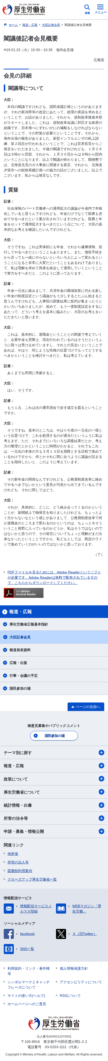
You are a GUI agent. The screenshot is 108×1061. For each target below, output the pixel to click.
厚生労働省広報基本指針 (29, 624)
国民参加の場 (20, 688)
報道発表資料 (20, 650)
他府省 (13, 854)
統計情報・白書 (18, 805)
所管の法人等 (18, 862)
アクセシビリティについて (81, 982)
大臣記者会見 (20, 637)
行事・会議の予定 (24, 676)
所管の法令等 (16, 818)
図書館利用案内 (20, 871)
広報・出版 (18, 663)
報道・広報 (14, 766)
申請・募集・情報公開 (24, 831)
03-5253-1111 (56, 1047)
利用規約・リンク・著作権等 (29, 971)
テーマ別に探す (18, 753)
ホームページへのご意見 (27, 1004)
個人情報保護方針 (74, 968)
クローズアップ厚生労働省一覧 (32, 879)
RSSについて (70, 996)
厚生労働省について (22, 792)
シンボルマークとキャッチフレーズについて (29, 984)
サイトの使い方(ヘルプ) (26, 996)
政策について (16, 779)
